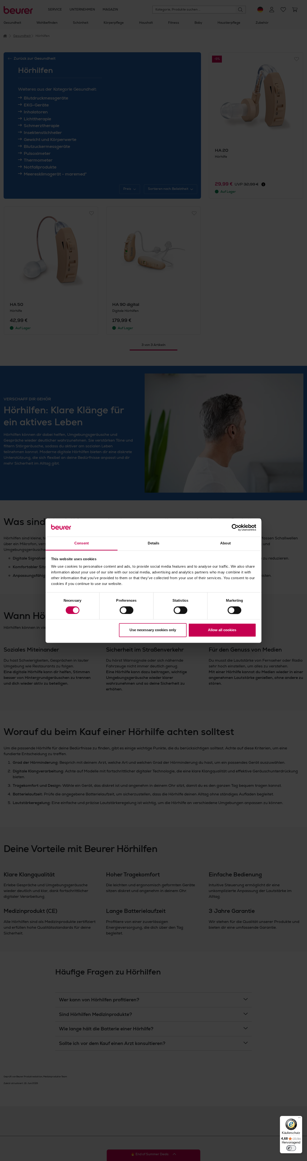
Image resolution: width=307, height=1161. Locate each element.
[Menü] (299, 1119)
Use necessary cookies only (153, 630)
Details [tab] (153, 543)
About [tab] (225, 543)
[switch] (126, 610)
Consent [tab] (81, 543)
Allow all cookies (222, 630)
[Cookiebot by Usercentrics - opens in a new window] (235, 527)
